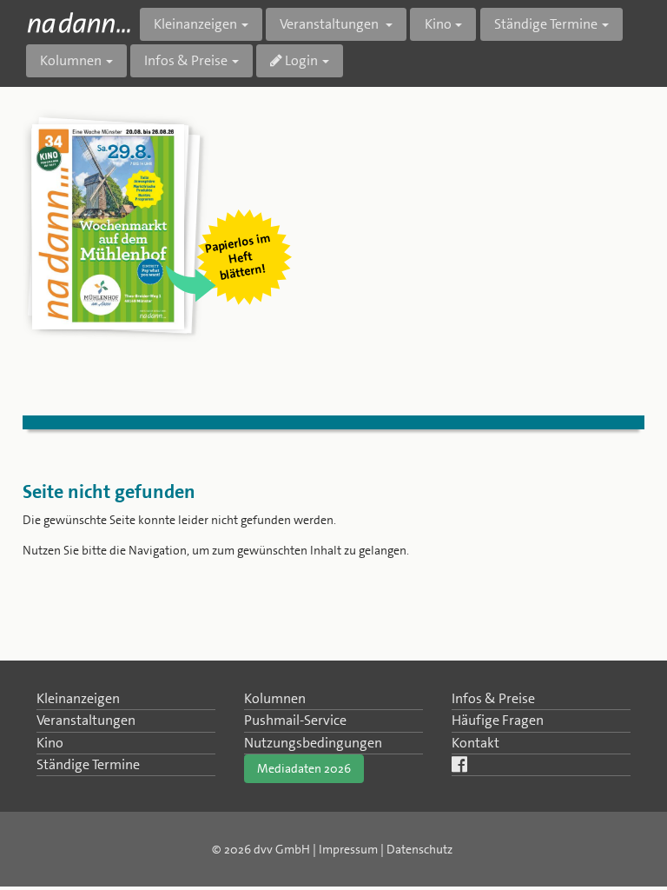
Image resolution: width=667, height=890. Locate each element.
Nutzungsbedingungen (313, 743)
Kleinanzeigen (78, 698)
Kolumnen (275, 698)
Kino (49, 743)
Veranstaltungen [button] (330, 24)
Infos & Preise (493, 698)
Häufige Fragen (498, 720)
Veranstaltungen (85, 720)
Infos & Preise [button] (186, 60)
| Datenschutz (416, 849)
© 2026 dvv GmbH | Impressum (295, 849)
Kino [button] (438, 24)
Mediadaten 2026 (304, 768)
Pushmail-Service (295, 720)
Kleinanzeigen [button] (195, 24)
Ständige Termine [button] (546, 24)
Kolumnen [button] (71, 60)
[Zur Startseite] (78, 22)
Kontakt (475, 743)
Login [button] (300, 60)
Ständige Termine (88, 764)
